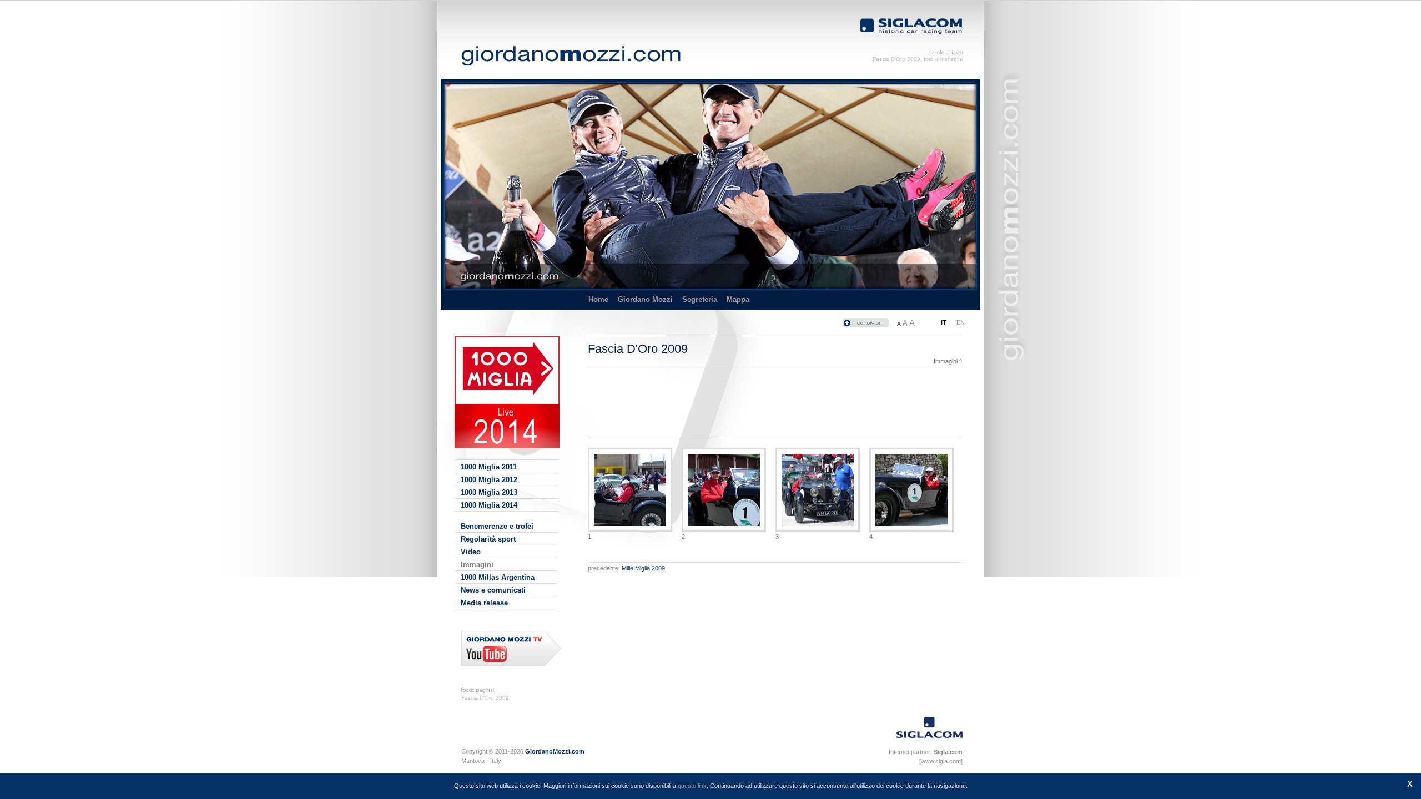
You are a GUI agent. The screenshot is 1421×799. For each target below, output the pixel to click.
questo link (692, 785)
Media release (484, 603)
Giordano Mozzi (645, 299)
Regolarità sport (488, 539)
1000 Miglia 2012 (489, 480)
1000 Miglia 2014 (489, 505)
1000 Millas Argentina (498, 577)
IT (943, 322)
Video (471, 552)
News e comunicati (493, 590)
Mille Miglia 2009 (643, 568)
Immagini (477, 564)
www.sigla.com (941, 761)
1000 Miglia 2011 (489, 467)
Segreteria (699, 299)
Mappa (738, 299)
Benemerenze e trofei (497, 526)
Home (598, 299)
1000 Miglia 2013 (489, 492)
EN (960, 322)
